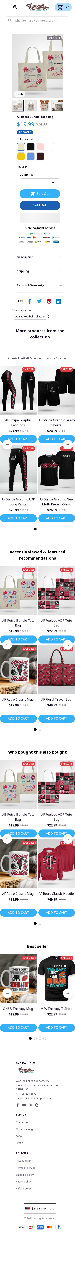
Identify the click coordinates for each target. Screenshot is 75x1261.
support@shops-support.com (33, 1098)
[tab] (35, 529)
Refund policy (23, 1188)
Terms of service (25, 1168)
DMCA (19, 1143)
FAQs (19, 1136)
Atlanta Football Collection (30, 316)
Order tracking (24, 1129)
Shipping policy (25, 1174)
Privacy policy (23, 1161)
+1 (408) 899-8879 (26, 1093)
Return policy (23, 1181)
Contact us (22, 1122)
